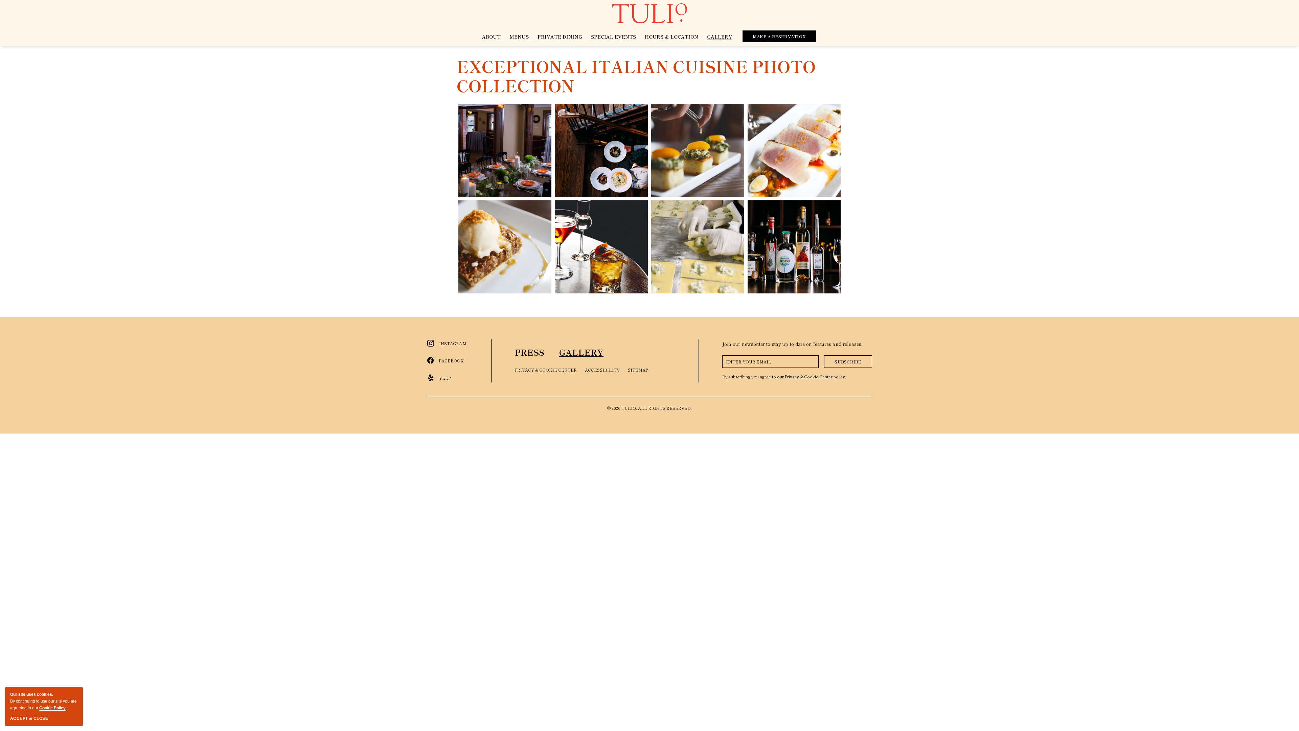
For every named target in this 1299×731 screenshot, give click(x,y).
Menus (519, 36)
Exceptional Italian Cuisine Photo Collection (636, 76)
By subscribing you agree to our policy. (784, 376)
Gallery (719, 36)
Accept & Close (29, 718)
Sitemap (638, 370)
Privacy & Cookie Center (546, 370)
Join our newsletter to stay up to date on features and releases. (792, 343)
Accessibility (602, 370)
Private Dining (560, 36)
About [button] (491, 36)
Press (529, 352)
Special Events (613, 36)
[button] (504, 150)
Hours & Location (671, 36)
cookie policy (52, 708)
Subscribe (848, 361)
